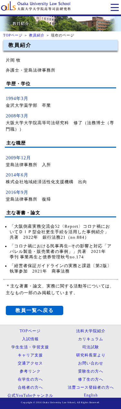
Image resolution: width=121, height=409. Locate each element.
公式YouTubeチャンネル (30, 395)
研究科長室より (91, 355)
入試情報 (30, 339)
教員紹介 (37, 35)
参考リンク (30, 371)
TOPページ (13, 35)
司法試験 (90, 347)
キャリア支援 (30, 355)
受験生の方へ (90, 371)
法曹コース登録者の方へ (91, 387)
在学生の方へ (30, 379)
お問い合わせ (90, 363)
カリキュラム (90, 339)
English (91, 395)
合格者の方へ (30, 387)
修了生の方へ (90, 379)
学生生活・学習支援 (30, 347)
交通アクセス (30, 363)
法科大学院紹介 (91, 331)
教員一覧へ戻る (34, 310)
